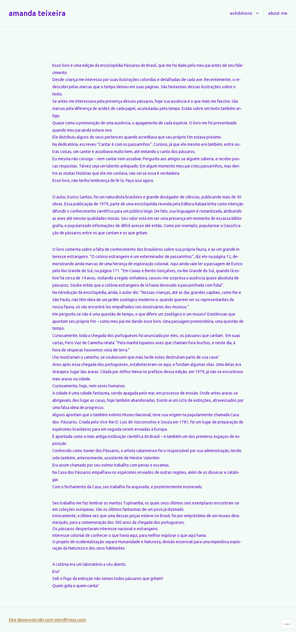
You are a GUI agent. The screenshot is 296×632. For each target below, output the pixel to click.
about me (277, 13)
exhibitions (241, 13)
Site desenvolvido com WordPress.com (47, 619)
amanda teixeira (37, 13)
